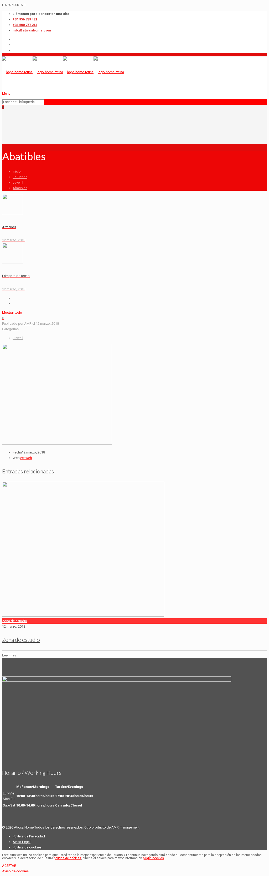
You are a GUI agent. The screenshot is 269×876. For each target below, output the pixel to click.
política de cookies (67, 858)
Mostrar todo (12, 312)
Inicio (17, 171)
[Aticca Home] (63, 72)
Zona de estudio (14, 621)
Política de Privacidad (29, 836)
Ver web (26, 458)
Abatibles (20, 188)
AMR (28, 323)
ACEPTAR (9, 866)
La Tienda (20, 177)
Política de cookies (27, 847)
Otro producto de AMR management (111, 827)
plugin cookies (153, 858)
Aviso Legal (21, 842)
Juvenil (18, 182)
